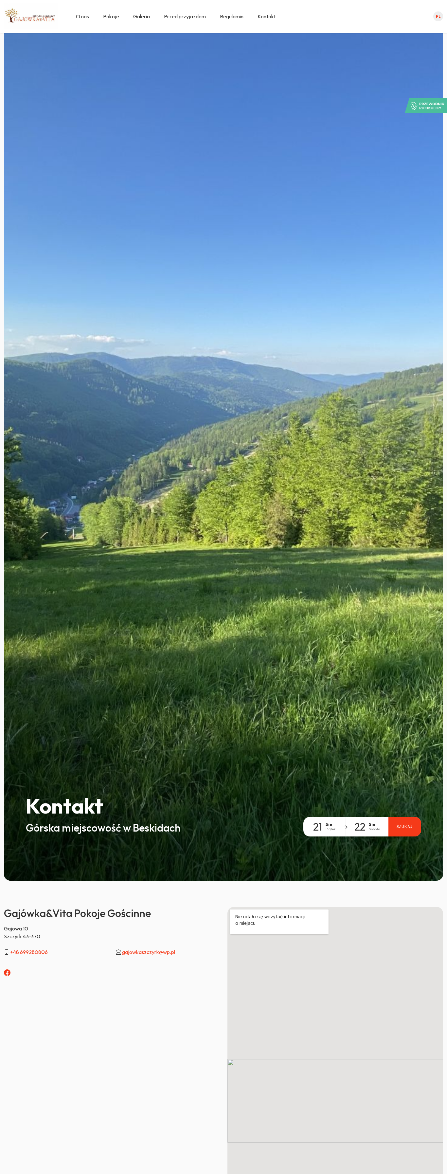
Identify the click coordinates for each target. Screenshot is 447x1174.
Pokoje (111, 16)
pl (438, 16)
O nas (82, 16)
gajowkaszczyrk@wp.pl (148, 952)
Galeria (141, 16)
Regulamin (231, 16)
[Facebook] (7, 973)
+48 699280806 (29, 952)
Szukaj (405, 826)
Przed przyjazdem (185, 16)
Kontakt (267, 16)
